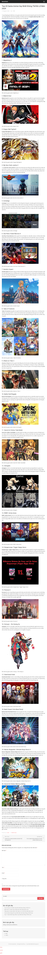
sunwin (1, 950)
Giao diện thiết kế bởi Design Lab (32, 944)
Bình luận (4, 850)
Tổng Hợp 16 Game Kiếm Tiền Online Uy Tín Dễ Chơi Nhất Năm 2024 (18, 911)
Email (3, 873)
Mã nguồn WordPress (21, 944)
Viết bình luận (14, 832)
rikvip (1, 947)
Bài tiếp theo (34, 838)
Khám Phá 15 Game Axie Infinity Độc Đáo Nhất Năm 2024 (16, 909)
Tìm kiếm (5, 896)
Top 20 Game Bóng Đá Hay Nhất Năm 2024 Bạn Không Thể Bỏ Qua (18, 913)
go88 (1, 953)
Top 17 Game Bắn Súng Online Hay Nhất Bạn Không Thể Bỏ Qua (17, 914)
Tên (3, 867)
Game (8, 832)
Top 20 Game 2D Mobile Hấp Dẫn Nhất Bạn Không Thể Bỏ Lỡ (17, 907)
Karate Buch (5, 1)
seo (11, 11)
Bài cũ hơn (13, 838)
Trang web (4, 878)
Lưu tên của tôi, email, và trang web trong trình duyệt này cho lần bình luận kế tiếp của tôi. (20, 885)
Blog (6, 933)
